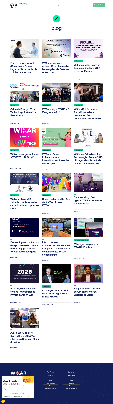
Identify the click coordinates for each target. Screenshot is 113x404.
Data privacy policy (57, 402)
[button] (31, 5)
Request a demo (98, 4)
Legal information (48, 402)
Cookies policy (65, 402)
